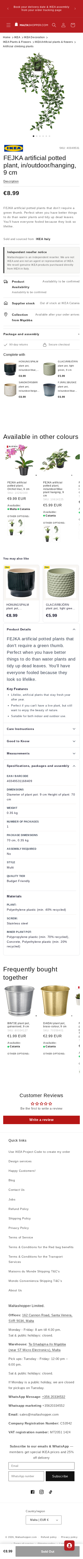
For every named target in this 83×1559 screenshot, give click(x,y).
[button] (8, 25)
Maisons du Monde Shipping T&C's (34, 1271)
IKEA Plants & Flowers (17, 41)
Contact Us (17, 1189)
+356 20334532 (53, 1397)
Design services (20, 1161)
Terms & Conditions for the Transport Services (36, 1259)
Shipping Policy (20, 1218)
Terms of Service (21, 1237)
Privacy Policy (19, 1228)
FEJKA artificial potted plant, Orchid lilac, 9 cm (18, 486)
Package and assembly (41, 334)
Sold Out (47, 1551)
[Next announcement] (75, 8)
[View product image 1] (41, 92)
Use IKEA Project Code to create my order (39, 1151)
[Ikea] (17, 148)
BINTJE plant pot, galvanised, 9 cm (18, 1025)
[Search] (54, 25)
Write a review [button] (41, 1120)
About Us (15, 1290)
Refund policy (49, 1537)
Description (11, 181)
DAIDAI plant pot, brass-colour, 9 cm (55, 1025)
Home (6, 37)
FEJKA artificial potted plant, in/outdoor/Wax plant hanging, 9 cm (53, 489)
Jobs (12, 1199)
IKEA (17, 37)
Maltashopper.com (26, 1537)
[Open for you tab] (69, 1545)
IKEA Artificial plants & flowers (54, 41)
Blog (12, 1180)
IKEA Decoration (34, 37)
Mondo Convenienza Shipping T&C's (35, 1281)
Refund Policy (19, 1209)
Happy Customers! (22, 1170)
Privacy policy (69, 1537)
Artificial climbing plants (18, 46)
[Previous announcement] (8, 8)
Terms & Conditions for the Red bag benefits (41, 1247)
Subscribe (60, 1476)
